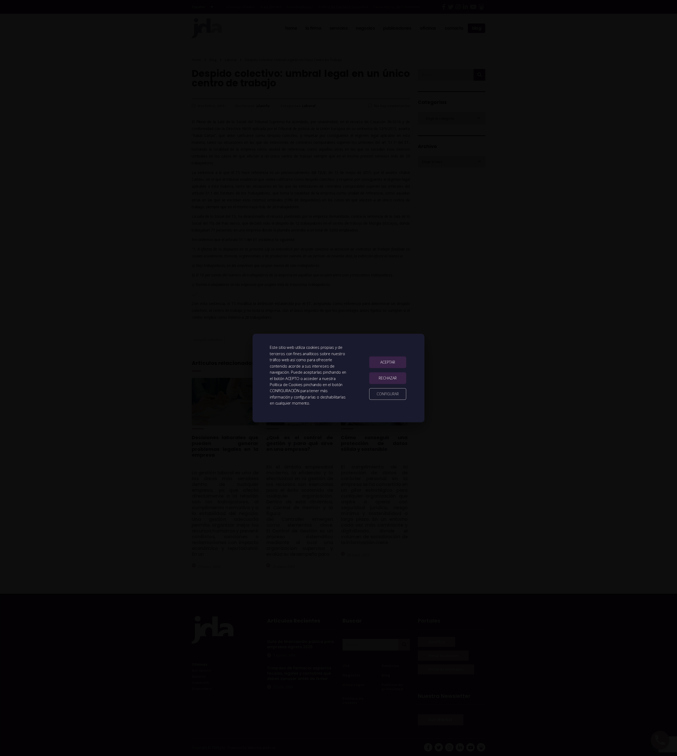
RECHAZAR (388, 378)
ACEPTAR (387, 362)
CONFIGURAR (388, 393)
